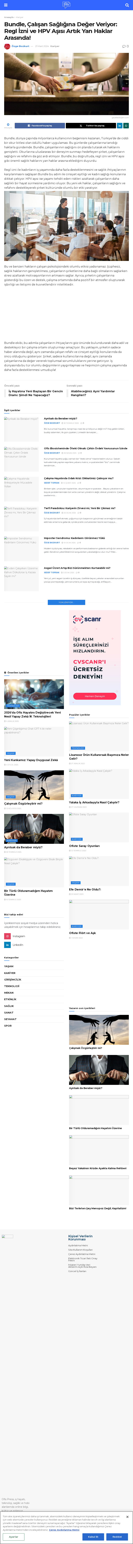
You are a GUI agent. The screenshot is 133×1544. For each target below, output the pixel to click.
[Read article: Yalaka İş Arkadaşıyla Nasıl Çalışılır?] (99, 784)
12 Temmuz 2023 (78, 851)
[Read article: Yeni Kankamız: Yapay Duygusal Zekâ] (34, 742)
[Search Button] (127, 5)
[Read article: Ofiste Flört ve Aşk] (99, 915)
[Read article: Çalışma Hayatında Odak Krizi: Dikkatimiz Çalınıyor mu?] (21, 489)
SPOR (8, 1025)
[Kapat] (127, 1517)
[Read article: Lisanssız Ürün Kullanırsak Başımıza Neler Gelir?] (99, 736)
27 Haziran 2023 (78, 807)
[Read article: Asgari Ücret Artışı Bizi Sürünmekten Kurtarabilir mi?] (21, 578)
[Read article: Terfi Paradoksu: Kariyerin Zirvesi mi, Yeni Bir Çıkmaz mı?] (21, 519)
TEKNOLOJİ (11, 986)
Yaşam (11, 753)
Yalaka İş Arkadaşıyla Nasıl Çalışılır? (94, 802)
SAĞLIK (9, 1006)
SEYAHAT (10, 1019)
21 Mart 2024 (42, 46)
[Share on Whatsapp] (126, 125)
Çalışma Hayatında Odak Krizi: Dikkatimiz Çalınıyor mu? (79, 478)
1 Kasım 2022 (77, 938)
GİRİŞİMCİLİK (12, 979)
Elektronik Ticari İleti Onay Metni (82, 1259)
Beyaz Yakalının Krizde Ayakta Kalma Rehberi (97, 1168)
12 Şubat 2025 (69, 483)
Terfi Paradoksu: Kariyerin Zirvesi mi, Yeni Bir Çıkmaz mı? (80, 508)
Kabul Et (93, 1536)
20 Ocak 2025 (69, 513)
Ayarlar (13, 1536)
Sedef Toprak (51, 483)
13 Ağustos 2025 (13, 808)
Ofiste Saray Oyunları (84, 846)
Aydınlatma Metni (78, 1245)
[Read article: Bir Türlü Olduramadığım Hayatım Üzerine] (34, 872)
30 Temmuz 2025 (71, 423)
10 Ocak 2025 (69, 543)
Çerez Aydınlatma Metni (81, 1254)
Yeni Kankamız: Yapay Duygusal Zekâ (31, 760)
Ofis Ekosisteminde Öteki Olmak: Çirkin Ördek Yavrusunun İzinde (85, 448)
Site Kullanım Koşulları (80, 1249)
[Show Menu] (5, 5)
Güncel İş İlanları (77, 1271)
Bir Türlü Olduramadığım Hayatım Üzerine (95, 1128)
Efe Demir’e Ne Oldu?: (85, 889)
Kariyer (19, 17)
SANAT (9, 1012)
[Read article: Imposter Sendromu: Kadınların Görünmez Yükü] (21, 549)
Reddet (117, 1536)
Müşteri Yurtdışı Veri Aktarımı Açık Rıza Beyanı (82, 1265)
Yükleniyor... (66, 602)
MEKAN (9, 992)
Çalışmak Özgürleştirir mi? (23, 803)
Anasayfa (9, 17)
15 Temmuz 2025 (13, 899)
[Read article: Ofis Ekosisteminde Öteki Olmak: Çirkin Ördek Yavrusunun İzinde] (21, 459)
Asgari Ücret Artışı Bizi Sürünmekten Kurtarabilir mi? (77, 568)
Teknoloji (13, 706)
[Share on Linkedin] (119, 125)
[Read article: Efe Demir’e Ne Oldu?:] (99, 871)
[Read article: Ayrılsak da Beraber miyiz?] (21, 429)
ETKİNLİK (10, 999)
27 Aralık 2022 (78, 763)
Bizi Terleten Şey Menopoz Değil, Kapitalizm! (97, 1208)
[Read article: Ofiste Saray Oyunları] (99, 827)
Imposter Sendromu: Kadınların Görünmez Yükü (74, 538)
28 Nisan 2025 (69, 453)
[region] (66, 1527)
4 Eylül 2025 (12, 765)
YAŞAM (8, 966)
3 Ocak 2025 (68, 572)
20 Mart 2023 (77, 894)
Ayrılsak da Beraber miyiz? (60, 418)
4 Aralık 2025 (12, 721)
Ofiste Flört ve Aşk (82, 933)
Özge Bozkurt (20, 46)
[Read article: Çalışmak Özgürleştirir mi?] (34, 785)
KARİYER (9, 973)
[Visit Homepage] (66, 5)
